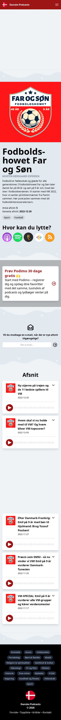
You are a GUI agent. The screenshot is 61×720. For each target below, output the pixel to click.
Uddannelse (43, 652)
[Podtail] (28, 237)
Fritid (51, 673)
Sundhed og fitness (29, 678)
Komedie (15, 652)
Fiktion (45, 668)
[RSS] (49, 237)
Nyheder (39, 673)
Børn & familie (32, 657)
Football (19, 217)
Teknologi (16, 668)
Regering (9, 678)
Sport (7, 217)
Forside (14, 712)
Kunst (28, 652)
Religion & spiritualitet (18, 662)
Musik (48, 657)
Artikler (36, 712)
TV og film (31, 668)
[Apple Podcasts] (7, 237)
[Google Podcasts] (39, 237)
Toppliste (25, 712)
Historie (9, 673)
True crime (24, 673)
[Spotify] (17, 237)
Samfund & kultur (44, 662)
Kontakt (47, 712)
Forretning (14, 657)
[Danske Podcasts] (30, 695)
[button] (57, 4)
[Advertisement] (30, 39)
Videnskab (49, 678)
